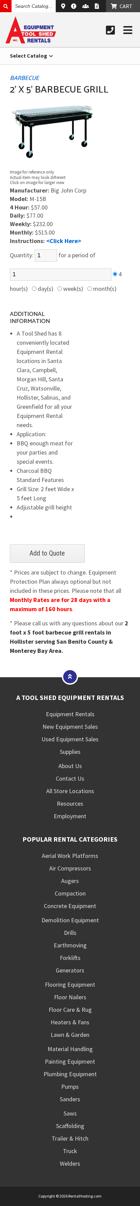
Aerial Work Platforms (70, 856)
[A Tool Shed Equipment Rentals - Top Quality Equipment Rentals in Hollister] (30, 41)
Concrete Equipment (70, 906)
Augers (70, 881)
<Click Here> (63, 241)
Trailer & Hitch (70, 1138)
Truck (70, 1151)
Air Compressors (70, 868)
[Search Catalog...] (6, 6)
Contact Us (70, 778)
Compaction (70, 893)
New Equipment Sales (70, 726)
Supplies (70, 752)
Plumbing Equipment (70, 1074)
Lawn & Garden (70, 1035)
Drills (70, 933)
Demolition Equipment (70, 920)
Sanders (70, 1099)
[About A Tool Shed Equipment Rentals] (74, 6)
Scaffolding (70, 1126)
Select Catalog (29, 55)
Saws (70, 1113)
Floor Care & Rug (70, 1009)
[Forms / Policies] (98, 6)
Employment (70, 816)
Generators (70, 970)
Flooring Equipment (70, 984)
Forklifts (70, 958)
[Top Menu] (70, 676)
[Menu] (127, 30)
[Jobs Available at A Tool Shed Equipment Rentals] (86, 6)
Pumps (70, 1086)
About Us (70, 766)
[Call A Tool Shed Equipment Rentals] (110, 30)
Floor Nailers (70, 997)
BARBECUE (24, 78)
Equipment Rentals (70, 714)
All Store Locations (70, 791)
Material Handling (70, 1049)
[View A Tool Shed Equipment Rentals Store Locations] (64, 6)
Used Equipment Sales (70, 739)
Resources (70, 803)
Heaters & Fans (70, 1022)
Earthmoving (70, 945)
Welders (70, 1163)
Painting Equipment (70, 1061)
